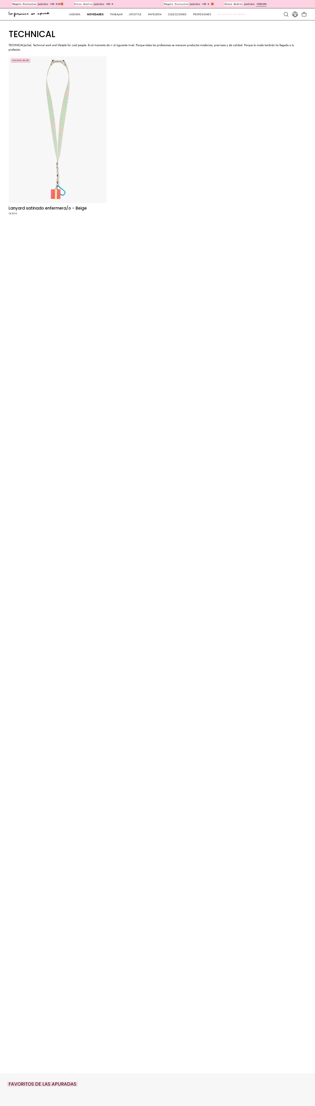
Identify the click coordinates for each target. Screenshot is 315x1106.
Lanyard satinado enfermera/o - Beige (48, 208)
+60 (258, 4)
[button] (155, 14)
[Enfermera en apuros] (29, 14)
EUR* (264, 4)
